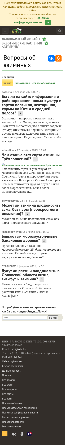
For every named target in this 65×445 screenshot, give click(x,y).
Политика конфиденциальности (20, 412)
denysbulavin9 (10, 200)
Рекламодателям (11, 426)
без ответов (22, 83)
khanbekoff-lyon (12, 231)
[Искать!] (59, 31)
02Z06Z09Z (9, 266)
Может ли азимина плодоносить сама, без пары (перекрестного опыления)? (31, 209)
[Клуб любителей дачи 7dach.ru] (15, 30)
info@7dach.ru (19, 349)
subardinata (9, 150)
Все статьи (8, 394)
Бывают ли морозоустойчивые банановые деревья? (29, 238)
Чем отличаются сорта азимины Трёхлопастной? (31, 156)
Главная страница (11, 356)
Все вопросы (9, 389)
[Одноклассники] (58, 58)
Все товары (8, 380)
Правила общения (12, 403)
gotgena (7, 92)
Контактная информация (15, 417)
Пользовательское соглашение (19, 407)
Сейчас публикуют (12, 361)
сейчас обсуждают (43, 83)
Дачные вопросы (11, 370)
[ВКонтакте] (51, 58)
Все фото (7, 384)
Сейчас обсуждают (12, 366)
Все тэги (7, 398)
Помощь (6, 375)
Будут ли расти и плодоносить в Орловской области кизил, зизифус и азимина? (30, 275)
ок (48, 22)
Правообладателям (13, 421)
